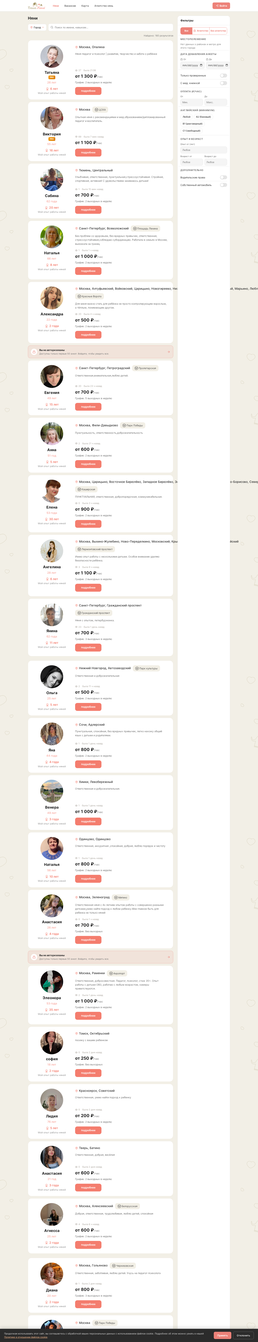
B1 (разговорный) (193, 123)
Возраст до (210, 156)
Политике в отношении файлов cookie (25, 1337)
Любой (186, 116)
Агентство (202, 30)
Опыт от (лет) (187, 144)
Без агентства (218, 30)
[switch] (223, 75)
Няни (56, 5)
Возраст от (186, 156)
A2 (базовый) (203, 116)
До (210, 59)
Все (186, 30)
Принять (222, 1335)
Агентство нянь (103, 5)
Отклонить (243, 1335)
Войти (223, 5)
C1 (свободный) (191, 130)
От (184, 59)
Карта (85, 5)
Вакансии (70, 5)
